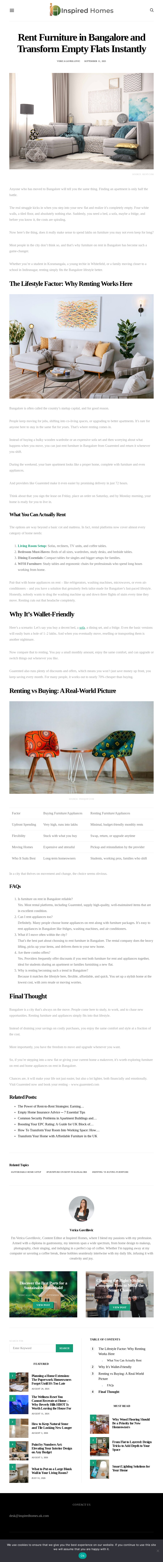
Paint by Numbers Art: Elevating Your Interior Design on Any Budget (52, 1448)
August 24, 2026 (40, 1389)
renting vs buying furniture (111, 1172)
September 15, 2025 (133, 1297)
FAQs (110, 1385)
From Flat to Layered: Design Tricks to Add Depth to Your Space (132, 1445)
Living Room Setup (32, 546)
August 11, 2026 (40, 1413)
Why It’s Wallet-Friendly (115, 1367)
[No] (158, 1551)
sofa (82, 627)
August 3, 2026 (40, 1433)
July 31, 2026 (38, 1478)
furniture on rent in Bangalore (67, 1172)
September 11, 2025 (95, 61)
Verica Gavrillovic (68, 61)
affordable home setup (26, 1172)
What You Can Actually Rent (124, 1360)
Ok (82, 1555)
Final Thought (108, 1392)
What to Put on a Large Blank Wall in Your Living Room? (52, 1471)
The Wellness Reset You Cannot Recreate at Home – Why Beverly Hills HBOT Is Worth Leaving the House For (51, 1402)
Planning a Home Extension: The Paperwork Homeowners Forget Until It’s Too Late (51, 1379)
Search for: (16, 1341)
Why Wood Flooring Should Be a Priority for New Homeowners (131, 1423)
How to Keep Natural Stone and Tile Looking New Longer (52, 1425)
